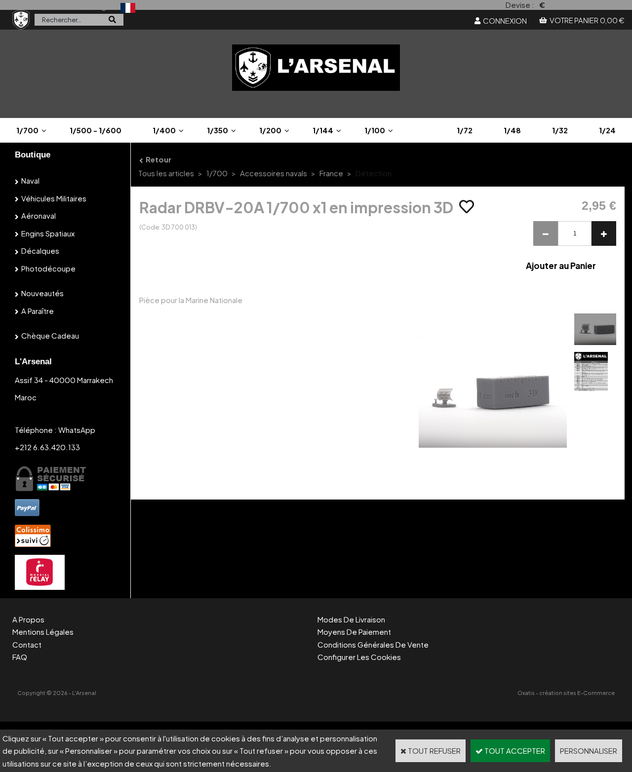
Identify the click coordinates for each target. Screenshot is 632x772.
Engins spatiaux (48, 233)
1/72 (465, 130)
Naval (30, 180)
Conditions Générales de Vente (373, 644)
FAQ (19, 656)
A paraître (37, 310)
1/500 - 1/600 (95, 130)
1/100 (374, 130)
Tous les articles (166, 173)
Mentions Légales (43, 631)
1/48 (512, 130)
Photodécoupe (48, 268)
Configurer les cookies (359, 656)
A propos (28, 619)
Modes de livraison (351, 619)
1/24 (607, 130)
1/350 (217, 130)
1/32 (560, 130)
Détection (374, 173)
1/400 (164, 130)
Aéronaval (38, 215)
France (331, 173)
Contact (26, 644)
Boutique (32, 154)
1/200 (270, 130)
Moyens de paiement (354, 631)
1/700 (27, 130)
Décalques (40, 250)
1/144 (323, 130)
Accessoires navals (273, 173)
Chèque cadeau (50, 335)
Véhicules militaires (53, 198)
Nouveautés (42, 293)
